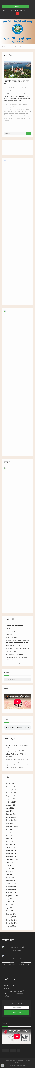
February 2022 (11, 814)
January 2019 (11, 917)
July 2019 (9, 899)
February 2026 (11, 787)
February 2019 (11, 914)
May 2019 (9, 905)
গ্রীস (16, 111)
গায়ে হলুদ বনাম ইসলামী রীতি (18, 751)
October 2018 (11, 926)
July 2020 (9, 865)
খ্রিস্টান (5, 111)
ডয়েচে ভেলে (11, 113)
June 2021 (10, 832)
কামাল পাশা (13, 109)
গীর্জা (9, 111)
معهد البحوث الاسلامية (17, 38)
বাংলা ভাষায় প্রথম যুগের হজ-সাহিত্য (15, 654)
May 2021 (9, 835)
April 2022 (9, 811)
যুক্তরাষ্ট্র (23, 116)
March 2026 (10, 784)
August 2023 (10, 805)
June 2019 (10, 902)
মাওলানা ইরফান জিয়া (22, 88)
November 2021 (11, 820)
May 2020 (9, 871)
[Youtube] (17, 16)
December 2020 (11, 850)
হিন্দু (24, 118)
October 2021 (11, 823)
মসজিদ (15, 116)
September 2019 (12, 896)
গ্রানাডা (12, 111)
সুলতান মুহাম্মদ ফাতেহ (8, 118)
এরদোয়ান (29, 107)
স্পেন (15, 118)
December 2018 (11, 920)
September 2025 (12, 796)
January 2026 (11, 790)
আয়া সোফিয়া (8, 104)
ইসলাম (23, 104)
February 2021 (11, 844)
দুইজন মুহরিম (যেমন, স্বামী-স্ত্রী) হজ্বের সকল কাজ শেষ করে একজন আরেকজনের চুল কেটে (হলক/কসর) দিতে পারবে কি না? (17, 643)
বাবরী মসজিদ (10, 116)
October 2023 (11, 802)
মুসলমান (19, 116)
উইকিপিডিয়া (15, 107)
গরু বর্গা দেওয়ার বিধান (11, 651)
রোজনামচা (22, 10)
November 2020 (11, 853)
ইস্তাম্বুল (9, 107)
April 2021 (9, 838)
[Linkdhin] (14, 16)
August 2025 (10, 799)
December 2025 (11, 793)
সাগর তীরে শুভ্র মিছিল (11, 637)
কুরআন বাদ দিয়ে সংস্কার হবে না (14, 663)
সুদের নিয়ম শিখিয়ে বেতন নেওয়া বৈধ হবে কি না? (18, 648)
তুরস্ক (16, 113)
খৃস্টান (27, 109)
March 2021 (10, 841)
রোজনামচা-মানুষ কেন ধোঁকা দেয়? (10, 10)
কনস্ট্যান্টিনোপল (7, 109)
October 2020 (11, 856)
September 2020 (12, 859)
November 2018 (11, 923)
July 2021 (9, 829)
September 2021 (12, 826)
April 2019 (9, 908)
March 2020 (10, 878)
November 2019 (11, 890)
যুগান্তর (28, 116)
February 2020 (11, 880)
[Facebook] (3, 16)
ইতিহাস (19, 104)
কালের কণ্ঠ (19, 109)
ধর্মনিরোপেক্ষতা (22, 113)
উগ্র (20, 107)
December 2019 (11, 887)
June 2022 (10, 808)
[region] (17, 147)
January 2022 (11, 817)
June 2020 (10, 868)
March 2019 (10, 911)
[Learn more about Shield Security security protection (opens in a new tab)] (2, 1065)
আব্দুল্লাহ (8, 759)
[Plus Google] (7, 16)
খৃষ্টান (24, 109)
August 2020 (10, 862)
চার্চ (19, 111)
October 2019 (11, 893)
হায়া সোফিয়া (20, 118)
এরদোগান (24, 107)
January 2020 (11, 884)
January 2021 (11, 847)
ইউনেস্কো (14, 104)
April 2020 (9, 874)
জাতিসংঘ (22, 111)
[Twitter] (10, 16)
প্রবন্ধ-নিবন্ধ (9, 90)
